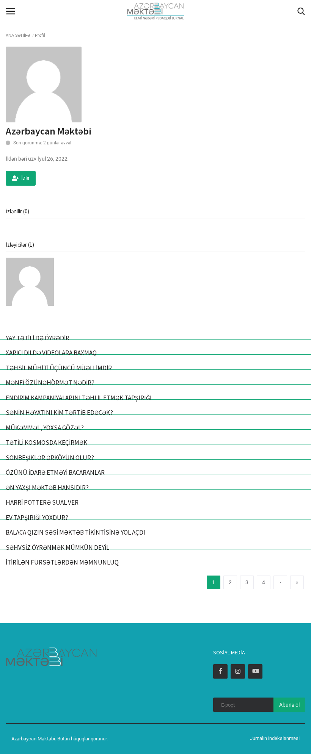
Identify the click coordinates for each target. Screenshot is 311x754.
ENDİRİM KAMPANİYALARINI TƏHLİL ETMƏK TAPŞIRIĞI (79, 398)
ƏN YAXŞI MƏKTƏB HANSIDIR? (47, 487)
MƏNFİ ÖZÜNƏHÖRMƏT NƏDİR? (50, 383)
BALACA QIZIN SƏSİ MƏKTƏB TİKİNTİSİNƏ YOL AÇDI (75, 532)
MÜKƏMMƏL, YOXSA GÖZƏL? (45, 428)
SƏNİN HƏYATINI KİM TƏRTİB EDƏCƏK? (59, 412)
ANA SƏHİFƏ (18, 35)
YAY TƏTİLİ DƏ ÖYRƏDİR (37, 338)
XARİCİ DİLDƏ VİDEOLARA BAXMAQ (51, 353)
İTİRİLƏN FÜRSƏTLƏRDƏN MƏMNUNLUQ (62, 562)
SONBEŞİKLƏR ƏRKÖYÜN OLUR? (50, 458)
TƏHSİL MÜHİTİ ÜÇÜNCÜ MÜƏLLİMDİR (59, 368)
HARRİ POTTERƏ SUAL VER (42, 502)
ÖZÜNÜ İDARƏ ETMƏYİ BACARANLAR (55, 472)
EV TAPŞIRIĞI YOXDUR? (37, 517)
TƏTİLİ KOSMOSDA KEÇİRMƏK (46, 442)
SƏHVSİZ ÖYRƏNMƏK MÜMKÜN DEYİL (57, 547)
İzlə (25, 178)
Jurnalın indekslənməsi (275, 738)
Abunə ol (289, 705)
